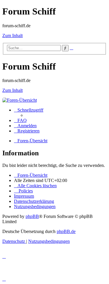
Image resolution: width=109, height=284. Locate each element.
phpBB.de (66, 231)
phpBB (32, 216)
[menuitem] (20, 120)
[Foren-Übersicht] (19, 100)
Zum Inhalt (12, 35)
